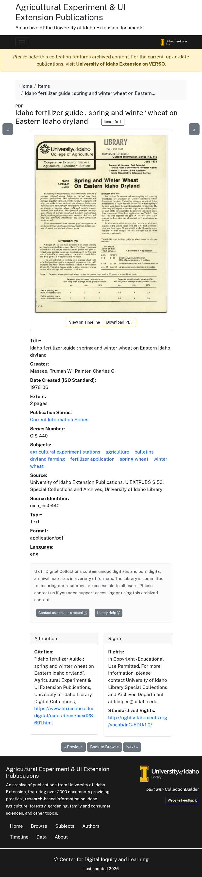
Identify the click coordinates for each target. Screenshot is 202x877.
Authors (91, 826)
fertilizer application (92, 459)
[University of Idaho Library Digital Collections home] (169, 773)
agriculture (117, 452)
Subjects (64, 826)
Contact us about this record (61, 613)
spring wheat (134, 459)
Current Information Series (59, 419)
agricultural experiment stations (65, 452)
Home (25, 86)
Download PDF (119, 322)
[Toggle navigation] (22, 42)
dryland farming (47, 459)
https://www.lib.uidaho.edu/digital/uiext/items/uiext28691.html (64, 715)
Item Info (111, 122)
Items (44, 86)
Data (41, 837)
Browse (39, 826)
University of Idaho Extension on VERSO (120, 64)
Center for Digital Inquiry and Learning (103, 859)
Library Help (107, 613)
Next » (132, 747)
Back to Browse (104, 747)
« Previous (73, 747)
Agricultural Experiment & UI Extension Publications (70, 12)
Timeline (19, 837)
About (61, 837)
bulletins (144, 452)
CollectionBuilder (182, 789)
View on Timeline (84, 322)
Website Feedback (182, 800)
